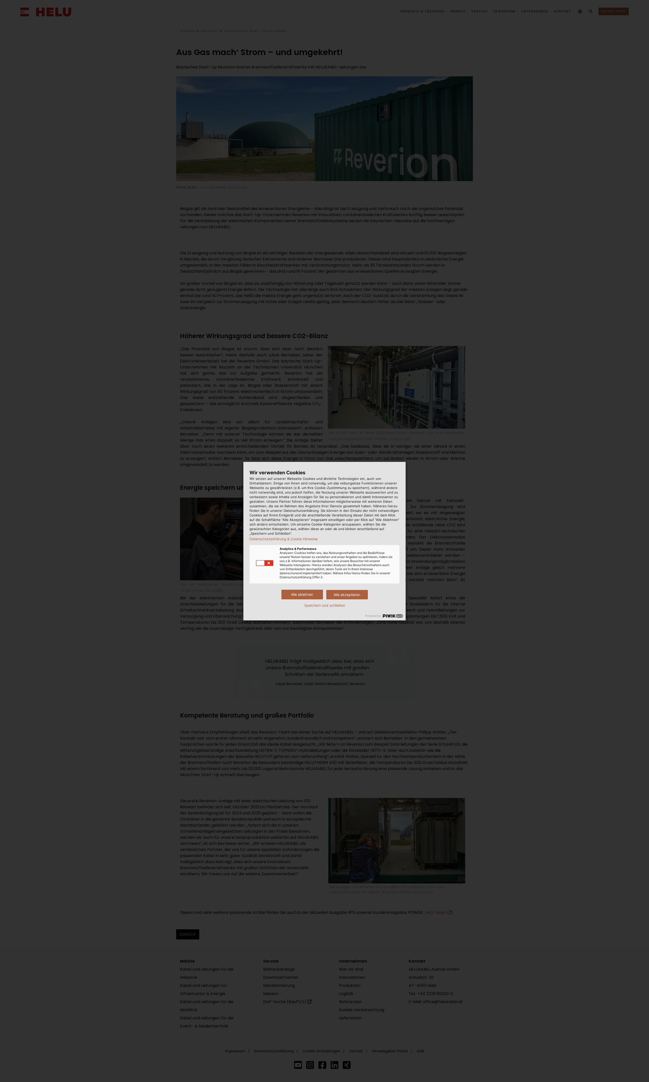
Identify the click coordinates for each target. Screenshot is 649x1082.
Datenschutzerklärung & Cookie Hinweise (283, 539)
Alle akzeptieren (347, 594)
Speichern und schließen (324, 605)
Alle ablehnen (302, 594)
